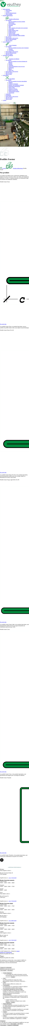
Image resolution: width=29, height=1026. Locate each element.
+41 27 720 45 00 (12, 877)
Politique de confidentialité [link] (6, 967)
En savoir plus (3, 324)
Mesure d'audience (7, 994)
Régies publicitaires (7, 1003)
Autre (4, 982)
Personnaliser (3, 1025)
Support (5, 1011)
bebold (17, 951)
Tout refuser (10, 970)
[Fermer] (0, 955)
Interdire (13, 977)
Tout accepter (3, 970)
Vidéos (4, 1015)
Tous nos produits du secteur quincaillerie (17, 81)
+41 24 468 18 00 (12, 920)
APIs (4, 978)
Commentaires (6, 985)
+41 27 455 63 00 (12, 940)
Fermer (2, 956)
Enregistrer (3, 1021)
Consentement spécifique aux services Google (12, 989)
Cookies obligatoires (7, 973)
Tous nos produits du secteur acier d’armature (18, 47)
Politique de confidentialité (6, 952)
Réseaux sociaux (6, 1007)
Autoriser (8, 977)
